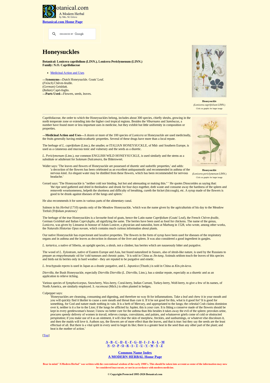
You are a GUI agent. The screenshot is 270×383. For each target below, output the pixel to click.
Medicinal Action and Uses (67, 72)
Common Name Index (135, 353)
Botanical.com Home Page (62, 22)
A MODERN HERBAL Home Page (135, 357)
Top (45, 335)
